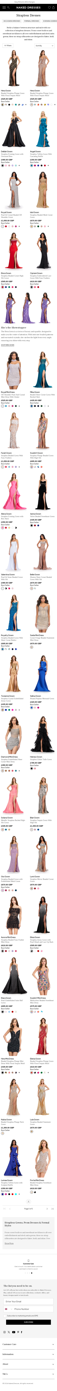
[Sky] (6, 406)
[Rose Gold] (32, 105)
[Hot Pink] (35, 287)
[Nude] (32, 588)
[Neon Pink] (45, 226)
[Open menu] (4, 7)
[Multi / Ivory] (35, 467)
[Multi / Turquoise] (38, 467)
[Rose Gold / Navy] (16, 1073)
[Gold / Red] (32, 1073)
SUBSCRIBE (28, 1322)
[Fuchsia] (35, 166)
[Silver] (3, 226)
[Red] (45, 166)
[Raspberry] (38, 708)
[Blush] (13, 105)
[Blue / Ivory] (22, 105)
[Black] (9, 105)
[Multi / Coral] (42, 467)
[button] (49, 7)
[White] (45, 406)
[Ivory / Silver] (32, 1192)
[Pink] (6, 166)
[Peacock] (32, 166)
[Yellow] (9, 528)
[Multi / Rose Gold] (19, 105)
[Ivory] (51, 105)
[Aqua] (16, 166)
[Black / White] (16, 528)
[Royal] (38, 166)
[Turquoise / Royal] (16, 649)
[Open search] (8, 7)
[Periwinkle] (48, 105)
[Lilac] (16, 467)
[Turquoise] (16, 771)
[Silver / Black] (35, 1073)
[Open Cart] (53, 7)
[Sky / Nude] (35, 105)
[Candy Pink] (13, 467)
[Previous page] (9, 1209)
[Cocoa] (3, 710)
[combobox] (8, 1309)
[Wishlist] (49, 7)
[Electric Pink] (9, 1073)
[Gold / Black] (3, 105)
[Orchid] (13, 166)
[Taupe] (42, 105)
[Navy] (38, 406)
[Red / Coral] (38, 105)
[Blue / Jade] (16, 105)
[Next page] (47, 1209)
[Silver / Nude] (6, 105)
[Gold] (45, 105)
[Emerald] (38, 226)
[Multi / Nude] (32, 467)
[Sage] (42, 406)
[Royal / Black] (13, 649)
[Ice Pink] (13, 226)
